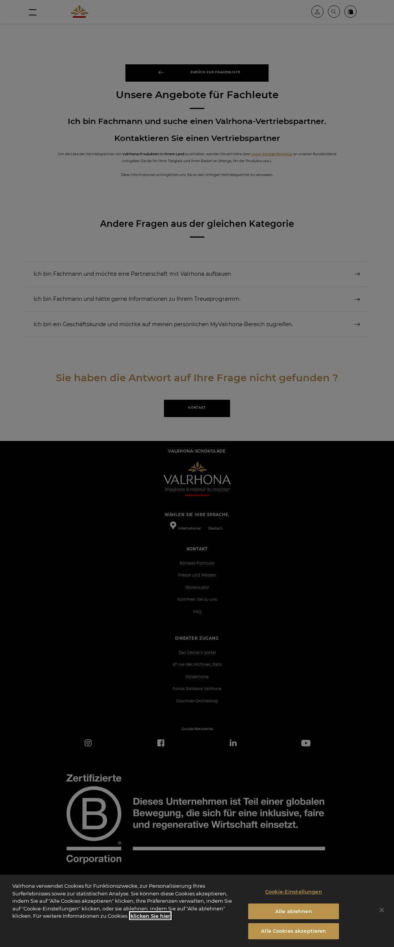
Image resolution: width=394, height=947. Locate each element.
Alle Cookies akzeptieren (293, 931)
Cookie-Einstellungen (293, 891)
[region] (197, 911)
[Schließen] (381, 910)
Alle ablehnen (293, 911)
